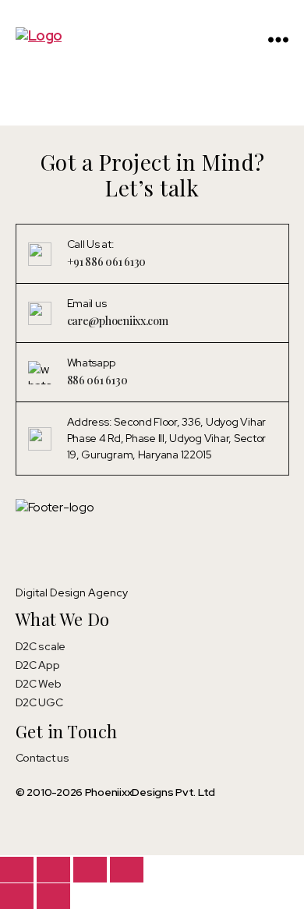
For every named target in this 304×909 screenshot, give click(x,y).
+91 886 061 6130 (107, 261)
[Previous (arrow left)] (17, 896)
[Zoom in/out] (17, 869)
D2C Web (39, 684)
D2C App (38, 665)
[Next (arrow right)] (53, 896)
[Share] (90, 869)
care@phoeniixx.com (117, 320)
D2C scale (41, 646)
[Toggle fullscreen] (53, 869)
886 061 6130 (97, 380)
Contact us (42, 758)
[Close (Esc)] (126, 869)
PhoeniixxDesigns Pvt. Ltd (150, 792)
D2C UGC (39, 702)
